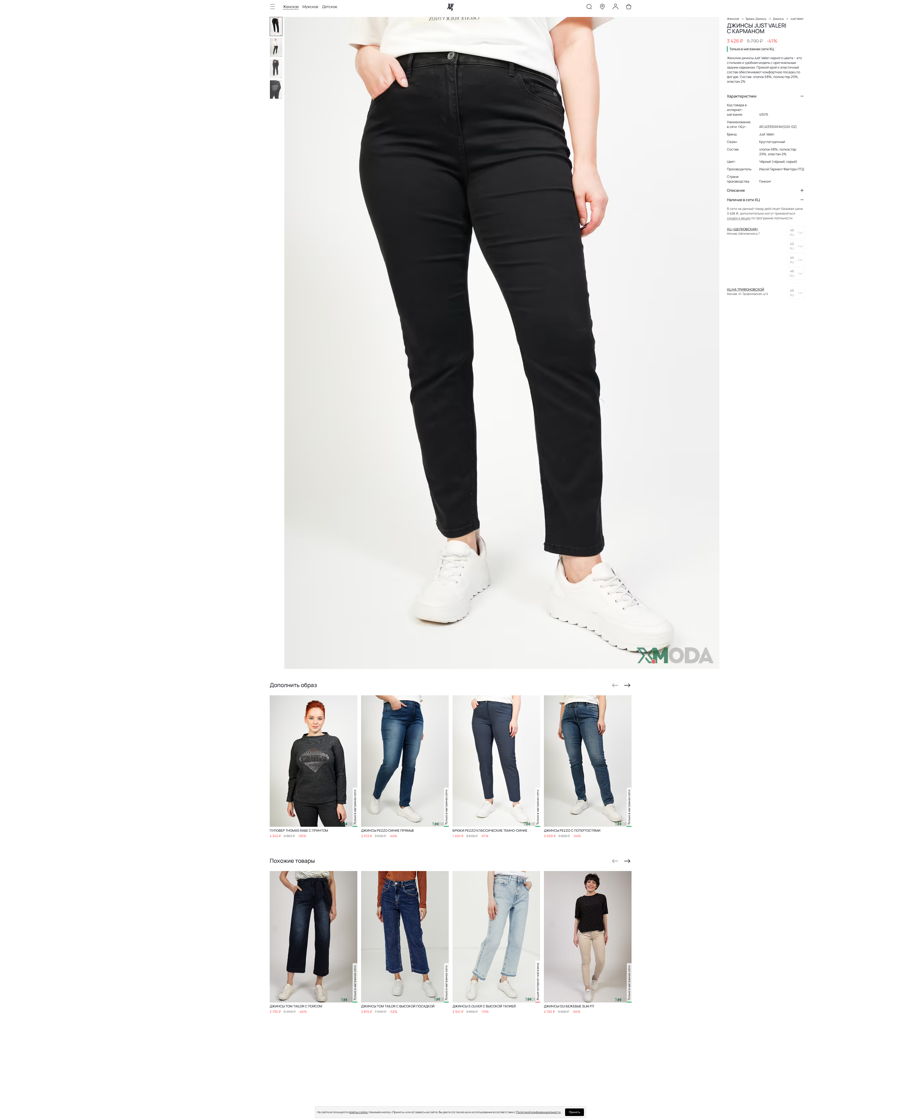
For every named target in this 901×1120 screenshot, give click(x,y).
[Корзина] (629, 7)
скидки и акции (738, 218)
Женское (291, 6)
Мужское (310, 6)
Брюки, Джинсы (756, 19)
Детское (329, 6)
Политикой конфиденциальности (538, 1112)
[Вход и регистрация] (615, 7)
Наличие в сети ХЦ (743, 199)
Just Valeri (796, 19)
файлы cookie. (358, 1112)
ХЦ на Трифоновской (745, 289)
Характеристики (741, 96)
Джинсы (778, 19)
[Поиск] (589, 7)
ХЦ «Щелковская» (742, 229)
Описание (736, 190)
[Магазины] (602, 7)
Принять (574, 1112)
